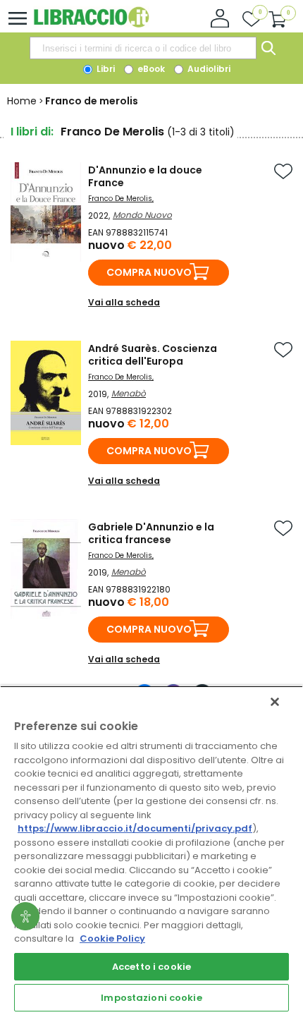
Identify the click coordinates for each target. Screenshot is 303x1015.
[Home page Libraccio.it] (91, 24)
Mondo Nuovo (142, 215)
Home (22, 101)
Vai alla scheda (124, 302)
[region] (151, 850)
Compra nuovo (149, 272)
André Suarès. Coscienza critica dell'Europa (152, 354)
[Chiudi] (275, 702)
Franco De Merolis (120, 198)
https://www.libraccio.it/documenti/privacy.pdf (135, 828)
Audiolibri (207, 69)
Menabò (128, 393)
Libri (104, 69)
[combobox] (143, 48)
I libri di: (32, 131)
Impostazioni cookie (151, 997)
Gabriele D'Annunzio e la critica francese (151, 533)
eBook (150, 69)
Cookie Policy (112, 938)
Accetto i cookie (151, 966)
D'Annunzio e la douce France (145, 176)
